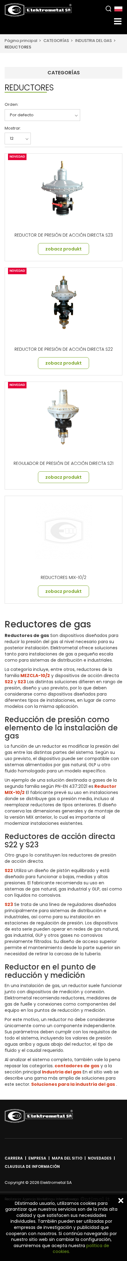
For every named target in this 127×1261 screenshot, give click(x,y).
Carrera (14, 1158)
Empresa (37, 1158)
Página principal (21, 40)
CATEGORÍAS (56, 40)
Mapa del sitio (67, 1158)
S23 (21, 682)
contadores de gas (76, 1066)
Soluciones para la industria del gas (72, 1084)
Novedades (100, 1158)
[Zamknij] (121, 1200)
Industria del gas (61, 1072)
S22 (9, 682)
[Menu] (118, 21)
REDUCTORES (18, 47)
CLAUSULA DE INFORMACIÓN (32, 1166)
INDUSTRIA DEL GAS (93, 40)
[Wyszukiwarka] (108, 8)
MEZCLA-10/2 (34, 675)
